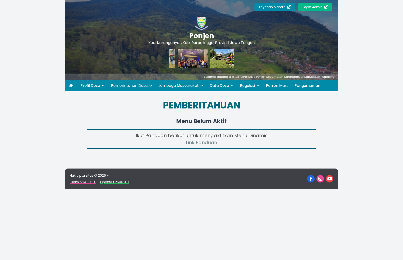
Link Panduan (201, 142)
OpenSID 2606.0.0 (114, 182)
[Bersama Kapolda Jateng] (186, 58)
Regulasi (248, 85)
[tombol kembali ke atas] (393, 250)
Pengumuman (307, 85)
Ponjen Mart (277, 85)
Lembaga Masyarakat (179, 85)
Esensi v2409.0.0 (83, 182)
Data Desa (220, 85)
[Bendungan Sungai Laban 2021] (219, 58)
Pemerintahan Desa (130, 85)
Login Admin (313, 7)
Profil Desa (90, 85)
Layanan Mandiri (272, 7)
